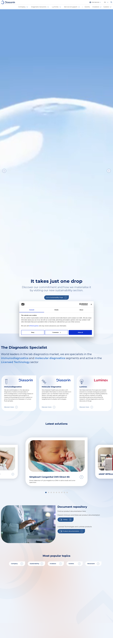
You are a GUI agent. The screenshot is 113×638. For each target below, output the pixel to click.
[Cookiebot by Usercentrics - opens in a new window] (80, 304)
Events (87, 7)
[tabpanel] (56, 289)
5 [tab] (60, 565)
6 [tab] (63, 565)
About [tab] (81, 310)
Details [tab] (57, 310)
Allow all (80, 332)
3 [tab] (55, 565)
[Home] (8, 2)
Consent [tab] (31, 310)
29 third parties (34, 325)
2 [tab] (52, 565)
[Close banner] (91, 304)
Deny (32, 332)
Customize (55, 332)
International (95, 2)
